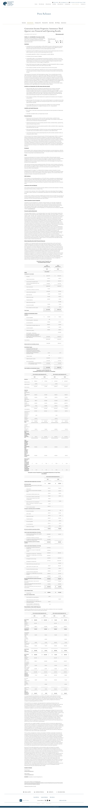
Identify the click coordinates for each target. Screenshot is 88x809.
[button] (24, 800)
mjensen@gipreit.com (29, 774)
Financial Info (45, 22)
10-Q (49, 40)
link (61, 191)
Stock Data (51, 22)
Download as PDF (60, 34)
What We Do (48, 4)
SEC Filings (57, 22)
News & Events (30, 22)
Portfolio (54, 4)
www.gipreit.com (31, 208)
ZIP (62, 42)
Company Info (38, 22)
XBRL (49, 42)
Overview (24, 22)
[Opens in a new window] (45, 800)
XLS (58, 42)
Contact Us (83, 4)
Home (36, 4)
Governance (63, 22)
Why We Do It (60, 4)
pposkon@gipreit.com (29, 771)
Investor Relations (75, 4)
